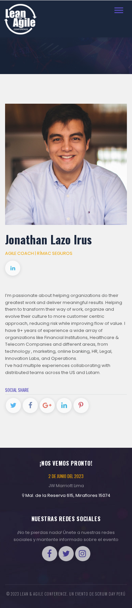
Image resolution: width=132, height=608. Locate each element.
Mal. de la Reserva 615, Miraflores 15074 (67, 495)
